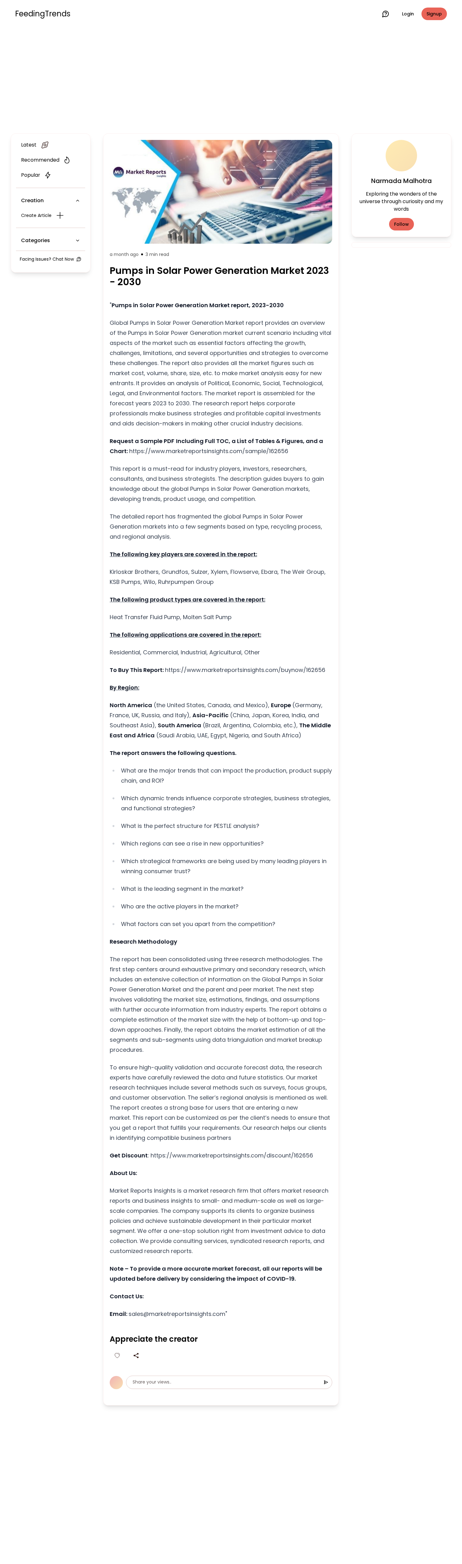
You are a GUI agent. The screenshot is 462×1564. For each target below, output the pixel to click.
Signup (434, 14)
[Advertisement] (231, 79)
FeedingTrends (42, 14)
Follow (401, 224)
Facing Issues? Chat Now (47, 259)
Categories (35, 240)
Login (408, 14)
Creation (32, 200)
